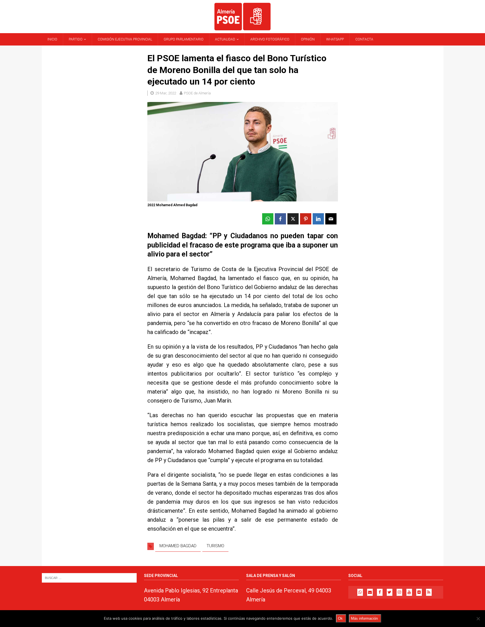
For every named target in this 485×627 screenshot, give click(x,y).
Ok (340, 618)
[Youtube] (409, 592)
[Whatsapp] (360, 592)
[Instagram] (399, 592)
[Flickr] (419, 592)
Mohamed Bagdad (177, 545)
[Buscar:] (89, 577)
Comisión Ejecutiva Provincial (125, 39)
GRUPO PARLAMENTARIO (183, 39)
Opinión (308, 39)
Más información (364, 618)
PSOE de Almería (197, 93)
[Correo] (370, 592)
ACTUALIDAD (225, 39)
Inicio (52, 39)
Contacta (364, 39)
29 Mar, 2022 (165, 93)
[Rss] (429, 592)
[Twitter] (389, 592)
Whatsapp (335, 39)
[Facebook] (380, 592)
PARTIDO (76, 39)
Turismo (215, 545)
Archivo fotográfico (269, 39)
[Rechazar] (478, 618)
